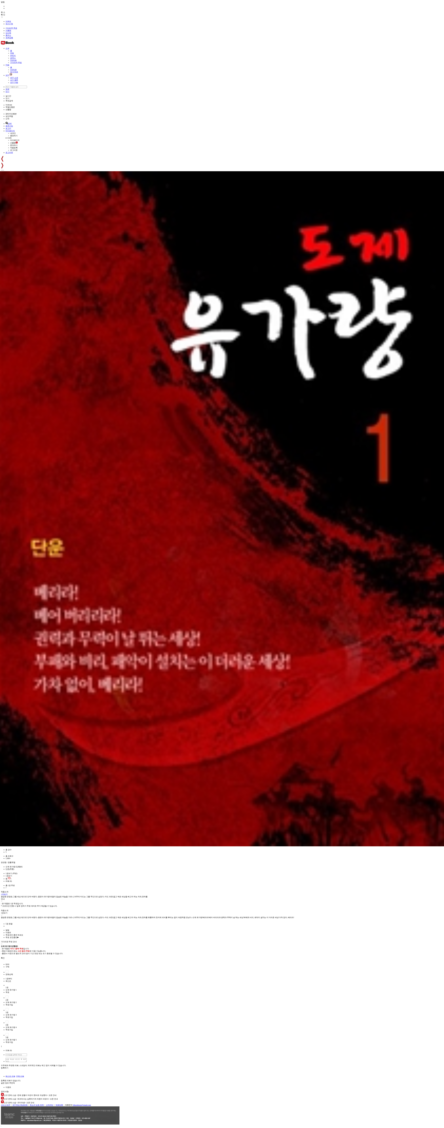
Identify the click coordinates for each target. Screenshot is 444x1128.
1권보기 (9, 876)
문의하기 (14, 145)
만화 (7, 65)
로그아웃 (14, 150)
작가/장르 (14, 72)
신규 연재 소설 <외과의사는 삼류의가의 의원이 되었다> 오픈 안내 (31, 1099)
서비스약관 (5, 1105)
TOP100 (13, 60)
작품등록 (14, 148)
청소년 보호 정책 (37, 1105)
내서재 (8, 33)
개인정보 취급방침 (20, 1105)
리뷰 (9, 881)
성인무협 (9, 116)
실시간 (8, 96)
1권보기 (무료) (11, 873)
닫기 (7, 92)
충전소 (8, 35)
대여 (7, 964)
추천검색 (9, 101)
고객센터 (49, 1105)
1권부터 (9, 979)
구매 (7, 967)
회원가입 (9, 126)
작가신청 (9, 24)
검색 (7, 89)
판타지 (13, 56)
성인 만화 (14, 83)
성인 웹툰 (14, 80)
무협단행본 (10, 107)
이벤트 (8, 21)
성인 (7, 75)
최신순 (8, 981)
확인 (3, 958)
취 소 (3, 12)
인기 (7, 98)
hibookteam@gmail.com (82, 1105)
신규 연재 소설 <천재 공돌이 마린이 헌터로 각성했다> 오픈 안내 (30, 1095)
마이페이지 (10, 131)
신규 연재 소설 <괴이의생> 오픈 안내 (19, 1103)
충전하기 (14, 136)
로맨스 (13, 58)
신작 (7, 119)
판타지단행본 (11, 114)
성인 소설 (14, 78)
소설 (7, 48)
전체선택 (9, 974)
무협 (12, 53)
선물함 (8, 31)
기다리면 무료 (11, 28)
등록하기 (4, 1068)
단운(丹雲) (10, 869)
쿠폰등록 (9, 38)
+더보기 (4, 894)
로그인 (8, 128)
